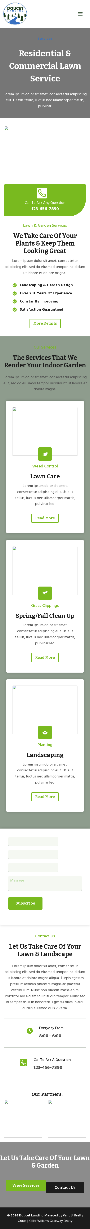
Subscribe (25, 903)
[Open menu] (83, 14)
